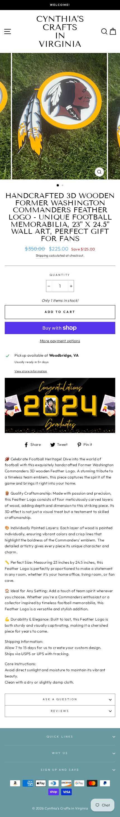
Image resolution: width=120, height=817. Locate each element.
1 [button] (58, 185)
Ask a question (60, 699)
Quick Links (60, 736)
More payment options (60, 340)
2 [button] (63, 185)
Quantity (60, 275)
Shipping (42, 255)
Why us (60, 753)
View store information (31, 371)
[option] (60, 5)
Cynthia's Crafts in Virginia (60, 31)
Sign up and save (60, 770)
